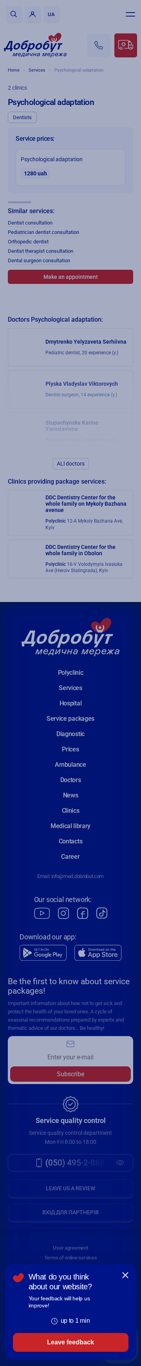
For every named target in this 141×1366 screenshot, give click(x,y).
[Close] (125, 1275)
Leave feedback (70, 1342)
